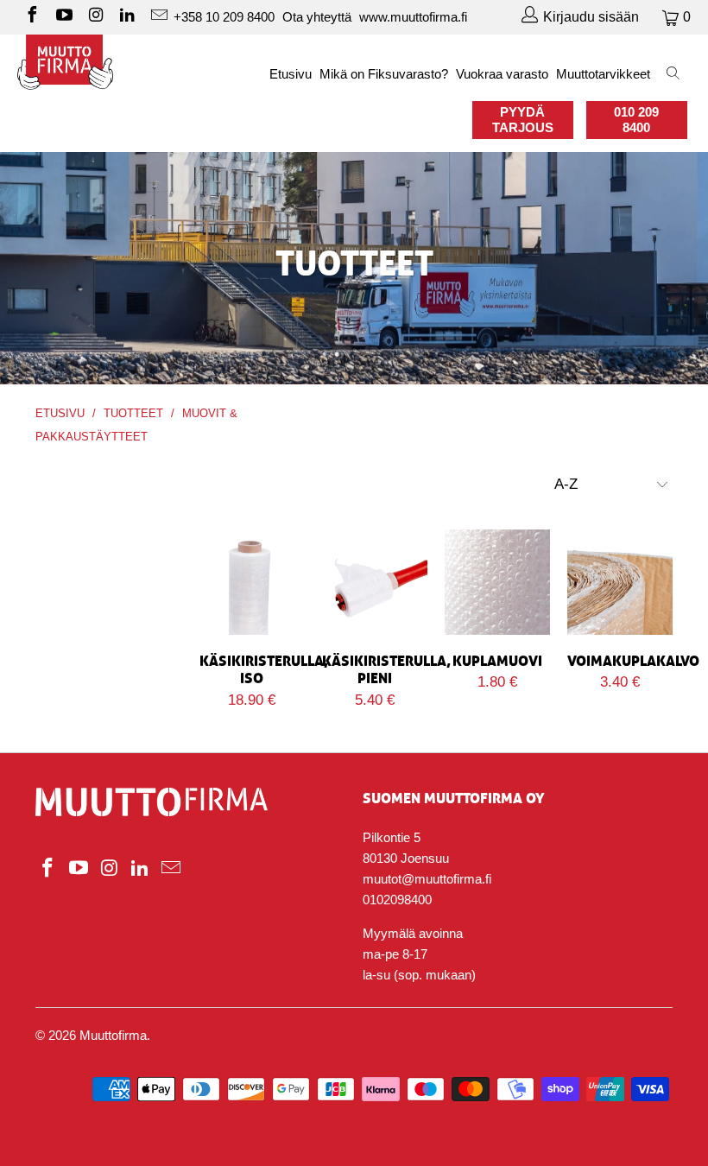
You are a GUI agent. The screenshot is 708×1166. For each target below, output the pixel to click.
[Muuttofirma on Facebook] (31, 17)
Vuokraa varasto (502, 74)
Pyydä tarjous (522, 120)
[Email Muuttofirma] (158, 17)
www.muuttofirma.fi (413, 17)
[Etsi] (673, 74)
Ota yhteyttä (316, 17)
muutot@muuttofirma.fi (427, 878)
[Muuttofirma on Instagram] (94, 17)
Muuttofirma (113, 1035)
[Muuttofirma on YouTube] (63, 17)
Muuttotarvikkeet (603, 74)
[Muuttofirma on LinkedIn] (126, 17)
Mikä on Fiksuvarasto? (383, 74)
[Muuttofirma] (65, 62)
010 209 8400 (636, 120)
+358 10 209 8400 (224, 17)
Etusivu (290, 74)
